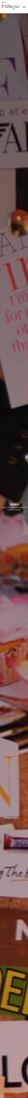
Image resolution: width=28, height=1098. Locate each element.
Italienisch (5, 2)
